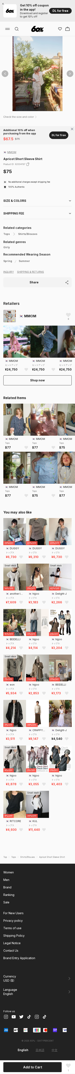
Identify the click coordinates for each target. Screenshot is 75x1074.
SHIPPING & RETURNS (30, 271)
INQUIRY (8, 271)
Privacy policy (13, 920)
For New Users (13, 913)
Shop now (37, 380)
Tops (6, 234)
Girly (6, 247)
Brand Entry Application (19, 958)
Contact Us (10, 950)
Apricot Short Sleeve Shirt (52, 857)
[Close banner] (3, 3)
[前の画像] (5, 73)
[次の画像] (70, 73)
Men (6, 880)
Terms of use (12, 928)
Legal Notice (12, 943)
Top (5, 857)
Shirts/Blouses (27, 234)
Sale (6, 902)
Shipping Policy (14, 935)
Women (8, 872)
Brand (7, 887)
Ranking (8, 895)
